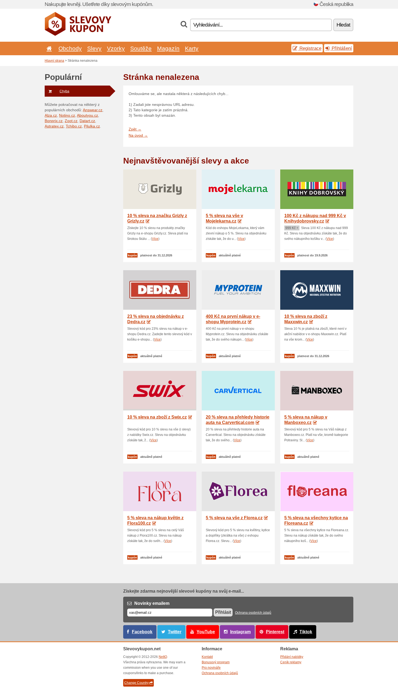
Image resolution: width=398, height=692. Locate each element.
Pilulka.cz (92, 126)
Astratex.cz (54, 126)
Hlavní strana (54, 61)
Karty (191, 48)
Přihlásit (223, 612)
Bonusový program (216, 662)
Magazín (168, 48)
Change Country (136, 683)
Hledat (343, 25)
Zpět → (135, 129)
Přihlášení (341, 48)
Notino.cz (67, 115)
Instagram (240, 631)
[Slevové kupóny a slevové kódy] (78, 35)
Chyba (64, 91)
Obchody (70, 48)
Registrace (309, 48)
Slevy (94, 48)
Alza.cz (51, 115)
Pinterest (275, 631)
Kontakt (207, 657)
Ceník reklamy (290, 662)
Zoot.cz (71, 121)
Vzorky (116, 48)
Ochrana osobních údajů (253, 613)
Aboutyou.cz (87, 115)
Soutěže (141, 48)
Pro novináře (211, 668)
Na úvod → (138, 135)
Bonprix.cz (54, 121)
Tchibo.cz (74, 126)
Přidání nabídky (291, 657)
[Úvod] (48, 48)
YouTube (206, 631)
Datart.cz (87, 121)
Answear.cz (92, 110)
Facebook (142, 631)
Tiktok (305, 631)
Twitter (174, 631)
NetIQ (163, 657)
